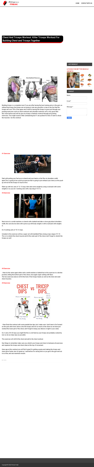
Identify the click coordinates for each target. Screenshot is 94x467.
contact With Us (86, 3)
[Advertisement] (47, 21)
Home (77, 3)
